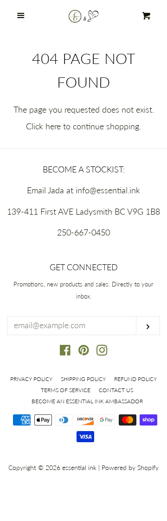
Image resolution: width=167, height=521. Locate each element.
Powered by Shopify (130, 467)
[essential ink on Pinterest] (84, 351)
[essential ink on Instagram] (102, 351)
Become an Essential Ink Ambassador (87, 401)
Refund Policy (135, 378)
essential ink (79, 467)
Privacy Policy (31, 378)
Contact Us (116, 390)
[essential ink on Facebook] (65, 351)
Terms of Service (65, 390)
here (53, 126)
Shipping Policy (83, 378)
